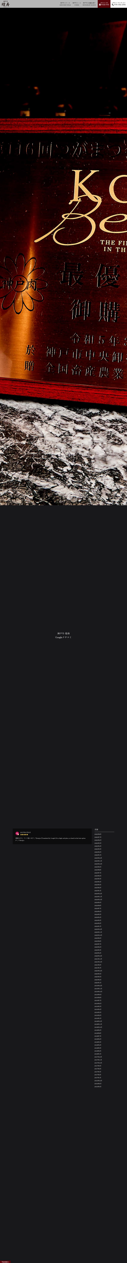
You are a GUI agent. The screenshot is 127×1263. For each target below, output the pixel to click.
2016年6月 (98, 1083)
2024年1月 (98, 926)
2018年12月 (98, 1021)
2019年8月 (98, 997)
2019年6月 (98, 1003)
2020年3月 (98, 977)
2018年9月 (98, 1030)
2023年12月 (98, 929)
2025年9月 (98, 867)
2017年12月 (98, 1057)
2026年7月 (98, 837)
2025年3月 (98, 885)
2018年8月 (98, 1033)
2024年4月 (98, 917)
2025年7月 (98, 873)
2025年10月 (98, 864)
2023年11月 (98, 932)
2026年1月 (98, 855)
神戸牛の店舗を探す (89, 4)
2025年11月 (98, 861)
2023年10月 (98, 935)
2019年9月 (98, 994)
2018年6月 (98, 1039)
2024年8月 (98, 905)
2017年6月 (98, 1069)
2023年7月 (98, 944)
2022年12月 (98, 956)
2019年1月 (98, 1018)
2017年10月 (98, 1063)
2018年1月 (98, 1054)
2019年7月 (98, 1000)
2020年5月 (98, 974)
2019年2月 (98, 1015)
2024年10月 (98, 899)
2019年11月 (98, 989)
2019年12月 (98, 986)
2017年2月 (98, 1075)
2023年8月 (98, 941)
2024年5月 (98, 914)
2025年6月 (98, 876)
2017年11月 (98, 1060)
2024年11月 (98, 896)
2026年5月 (98, 843)
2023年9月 (98, 938)
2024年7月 (98, 908)
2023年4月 (98, 953)
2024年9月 (98, 902)
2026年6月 (98, 840)
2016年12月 (98, 1081)
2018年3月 (98, 1048)
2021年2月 (98, 965)
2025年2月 (98, 888)
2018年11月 (98, 1024)
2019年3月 (98, 1012)
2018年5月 (98, 1042)
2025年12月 (98, 858)
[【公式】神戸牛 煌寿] (5, 3)
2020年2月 (98, 980)
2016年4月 (98, 1087)
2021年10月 (98, 962)
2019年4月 (98, 1009)
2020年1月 (98, 983)
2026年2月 (98, 852)
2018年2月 (98, 1051)
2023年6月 (98, 947)
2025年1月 (98, 891)
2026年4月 (98, 846)
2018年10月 (98, 1027)
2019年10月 (98, 991)
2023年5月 (98, 950)
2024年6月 (98, 911)
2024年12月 (98, 893)
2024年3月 (98, 920)
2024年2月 (98, 923)
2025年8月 (98, 870)
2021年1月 (98, 968)
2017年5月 (98, 1072)
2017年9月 (98, 1066)
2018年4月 (98, 1045)
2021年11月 (98, 959)
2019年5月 (98, 1006)
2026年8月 (98, 834)
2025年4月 (98, 882)
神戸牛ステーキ (65, 4)
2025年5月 (98, 879)
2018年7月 (98, 1036)
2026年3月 (98, 849)
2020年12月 (98, 971)
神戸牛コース (77, 4)
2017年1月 (98, 1078)
